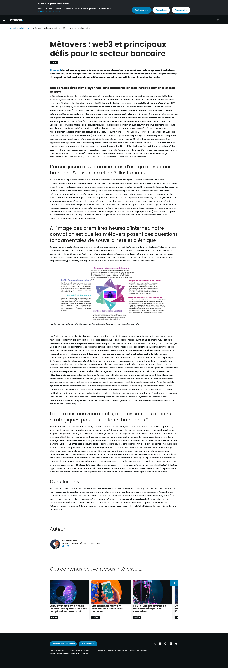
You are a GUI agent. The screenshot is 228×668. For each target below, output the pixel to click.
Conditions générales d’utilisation (79, 650)
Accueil (13, 28)
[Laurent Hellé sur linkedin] (68, 546)
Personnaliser (181, 10)
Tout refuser (161, 10)
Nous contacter (88, 643)
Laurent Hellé (70, 540)
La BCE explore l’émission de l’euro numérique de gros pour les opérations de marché (68, 608)
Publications (24, 28)
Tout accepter (142, 10)
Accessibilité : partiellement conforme (111, 650)
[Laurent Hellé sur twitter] (63, 546)
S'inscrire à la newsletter (63, 643)
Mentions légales (57, 650)
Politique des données (138, 650)
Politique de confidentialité (49, 11)
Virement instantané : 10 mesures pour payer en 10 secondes (107, 608)
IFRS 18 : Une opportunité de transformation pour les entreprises (149, 608)
